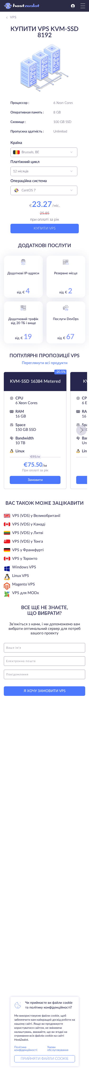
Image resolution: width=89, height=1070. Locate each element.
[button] (81, 430)
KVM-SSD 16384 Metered (35, 381)
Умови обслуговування (57, 1048)
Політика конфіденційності (25, 1048)
